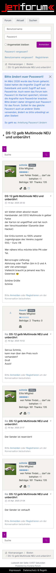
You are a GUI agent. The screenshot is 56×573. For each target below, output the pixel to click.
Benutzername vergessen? (19, 57)
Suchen (33, 20)
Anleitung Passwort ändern (32, 122)
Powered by (21, 566)
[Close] (50, 77)
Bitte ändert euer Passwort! (24, 76)
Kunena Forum (34, 566)
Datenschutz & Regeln (35, 570)
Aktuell (20, 20)
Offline (32, 165)
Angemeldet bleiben (18, 44)
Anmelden (44, 44)
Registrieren (41, 57)
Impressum (15, 570)
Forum (8, 20)
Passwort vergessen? (16, 51)
